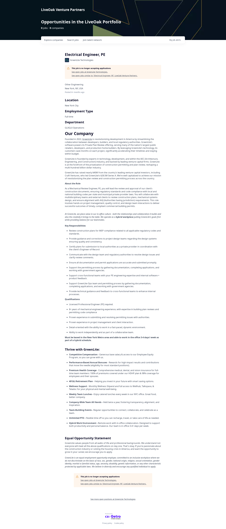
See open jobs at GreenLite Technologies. (90, 72)
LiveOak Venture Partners (63, 9)
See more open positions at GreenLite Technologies (113, 499)
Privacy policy (107, 523)
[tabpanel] (113, 300)
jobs (73, 40)
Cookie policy (119, 523)
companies (53, 40)
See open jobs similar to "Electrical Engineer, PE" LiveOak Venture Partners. (104, 75)
